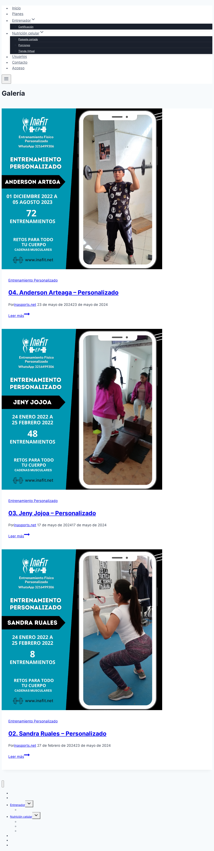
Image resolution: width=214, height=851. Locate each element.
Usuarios (19, 57)
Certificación (25, 26)
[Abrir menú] (6, 79)
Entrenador (17, 805)
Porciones (24, 45)
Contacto (19, 62)
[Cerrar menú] (3, 783)
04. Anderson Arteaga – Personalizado (63, 292)
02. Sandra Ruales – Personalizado (57, 733)
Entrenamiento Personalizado (33, 280)
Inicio (16, 8)
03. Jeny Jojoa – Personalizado (52, 513)
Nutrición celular (21, 816)
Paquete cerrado (28, 39)
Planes (17, 14)
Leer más (19, 316)
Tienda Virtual (26, 51)
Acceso (18, 68)
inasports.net (25, 305)
